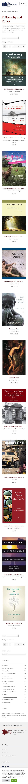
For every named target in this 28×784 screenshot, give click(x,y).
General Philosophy (10, 686)
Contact (6, 753)
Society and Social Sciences (10, 697)
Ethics (6, 684)
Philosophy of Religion (10, 691)
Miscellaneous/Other (9, 678)
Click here (4, 715)
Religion (5, 694)
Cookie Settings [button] (6, 780)
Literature (6, 676)
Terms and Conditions (9, 756)
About (5, 749)
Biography (6, 671)
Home (5, 11)
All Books (6, 665)
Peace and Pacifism (10, 689)
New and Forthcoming (9, 699)
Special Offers (7, 702)
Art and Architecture (8, 668)
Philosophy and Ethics (9, 681)
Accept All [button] (14, 780)
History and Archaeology (9, 673)
